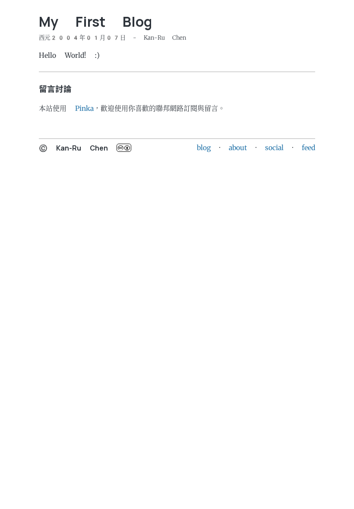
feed (308, 148)
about (238, 148)
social (274, 148)
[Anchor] (33, 22)
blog (204, 148)
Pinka (84, 108)
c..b (124, 148)
